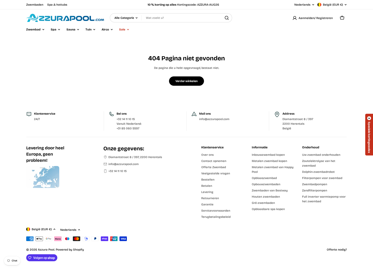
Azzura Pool (46, 249)
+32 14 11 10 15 (117, 171)
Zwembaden (34, 4)
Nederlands (302, 4)
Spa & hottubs (57, 4)
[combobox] (171, 17)
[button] (369, 134)
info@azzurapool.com (123, 164)
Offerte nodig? (337, 249)
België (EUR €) (333, 4)
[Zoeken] (226, 18)
